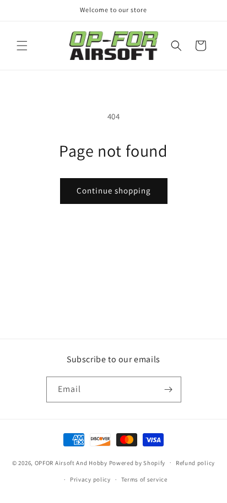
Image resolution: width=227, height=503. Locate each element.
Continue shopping (114, 190)
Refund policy (195, 463)
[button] (22, 46)
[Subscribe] (168, 389)
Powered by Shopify (137, 462)
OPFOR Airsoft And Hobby (71, 462)
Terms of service (144, 479)
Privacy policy (90, 479)
